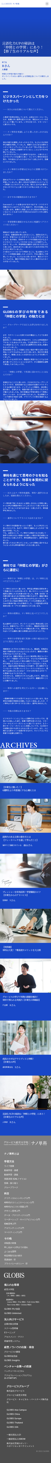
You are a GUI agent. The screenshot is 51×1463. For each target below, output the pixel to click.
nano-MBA (12, 1302)
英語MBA (9, 1300)
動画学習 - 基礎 (11, 1170)
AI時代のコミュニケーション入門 (19, 1202)
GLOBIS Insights (12, 1360)
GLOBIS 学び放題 (12, 1308)
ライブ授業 (9, 1166)
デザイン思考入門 (12, 1210)
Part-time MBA (13, 1305)
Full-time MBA (33, 1302)
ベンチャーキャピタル (14, 1371)
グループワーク (11, 1187)
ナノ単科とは (11, 1153)
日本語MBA (10, 1293)
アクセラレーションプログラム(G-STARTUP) (18, 1376)
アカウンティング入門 (14, 1228)
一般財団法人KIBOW (16, 1439)
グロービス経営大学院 (16, 1395)
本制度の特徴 (10, 1243)
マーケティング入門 (13, 1232)
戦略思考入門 (10, 1223)
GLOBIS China (13, 1414)
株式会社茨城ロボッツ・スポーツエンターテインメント (20, 1444)
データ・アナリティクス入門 (17, 1215)
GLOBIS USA (12, 1427)
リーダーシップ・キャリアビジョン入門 (22, 1219)
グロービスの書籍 (12, 1351)
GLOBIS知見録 (10, 1356)
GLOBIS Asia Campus (17, 1409)
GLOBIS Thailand (15, 1422)
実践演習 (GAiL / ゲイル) (15, 1178)
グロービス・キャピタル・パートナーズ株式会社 (27, 1400)
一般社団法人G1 (14, 1434)
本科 (23, 1296)
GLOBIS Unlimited (12, 1313)
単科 (18, 1296)
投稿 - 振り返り (11, 1183)
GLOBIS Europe (14, 1418)
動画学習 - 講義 (11, 1174)
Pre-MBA (22, 1302)
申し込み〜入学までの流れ (16, 1247)
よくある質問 (10, 1251)
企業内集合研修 (11, 1324)
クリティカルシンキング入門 (17, 1198)
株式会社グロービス (16, 1390)
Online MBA (26, 1305)
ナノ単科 (11, 1296)
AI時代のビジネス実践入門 (16, 1206)
